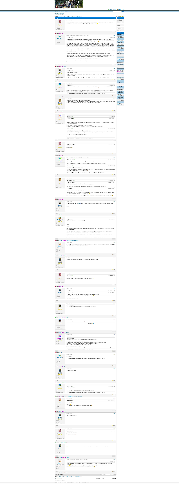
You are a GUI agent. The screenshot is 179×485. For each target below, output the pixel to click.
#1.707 (114, 319)
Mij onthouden (120, 28)
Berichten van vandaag (74, 482)
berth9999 (60, 240)
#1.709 (114, 354)
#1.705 (114, 288)
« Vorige (59, 16)
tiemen (119, 55)
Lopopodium (118, 104)
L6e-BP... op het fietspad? (120, 46)
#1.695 (114, 98)
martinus (119, 100)
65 (67, 476)
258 (76, 476)
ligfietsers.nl (56, 13)
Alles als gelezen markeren (81, 482)
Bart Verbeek (59, 38)
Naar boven (60, 482)
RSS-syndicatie (87, 482)
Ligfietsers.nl (56, 482)
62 (63, 476)
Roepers (59, 205)
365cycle (65, 66)
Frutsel (59, 102)
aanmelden (121, 19)
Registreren (65, 11)
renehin (119, 95)
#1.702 (114, 242)
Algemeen (59, 13)
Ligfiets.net (110, 9)
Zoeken (115, 9)
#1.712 (114, 398)
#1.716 (114, 459)
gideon (59, 261)
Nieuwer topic (62, 474)
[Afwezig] (61, 246)
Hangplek (62, 13)
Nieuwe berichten (68, 482)
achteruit (79, 203)
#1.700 (114, 201)
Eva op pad (118, 37)
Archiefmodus (64, 482)
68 (71, 476)
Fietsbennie (60, 323)
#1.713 (114, 413)
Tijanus (119, 44)
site (93, 323)
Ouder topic (57, 474)
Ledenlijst (119, 9)
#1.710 (114, 368)
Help (123, 9)
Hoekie (68, 240)
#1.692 (114, 35)
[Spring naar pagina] (80, 16)
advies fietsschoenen (120, 64)
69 (72, 16)
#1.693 (114, 68)
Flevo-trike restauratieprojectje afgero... (120, 82)
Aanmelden (61, 11)
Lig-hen (68, 396)
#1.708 (114, 334)
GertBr (60, 71)
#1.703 (114, 257)
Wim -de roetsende (74, 240)
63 (64, 16)
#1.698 (114, 157)
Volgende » (78, 16)
